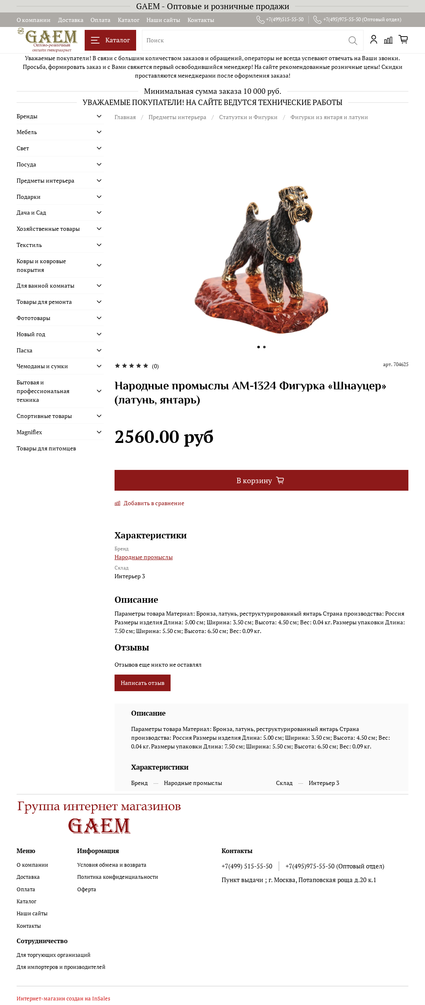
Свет (23, 148)
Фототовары (33, 318)
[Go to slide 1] (258, 347)
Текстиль (29, 245)
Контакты (201, 20)
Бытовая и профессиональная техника (43, 390)
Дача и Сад (31, 212)
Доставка (70, 20)
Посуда (26, 164)
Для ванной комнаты (45, 285)
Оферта (86, 889)
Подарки (29, 197)
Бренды (27, 116)
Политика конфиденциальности (117, 876)
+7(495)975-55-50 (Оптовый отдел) (362, 19)
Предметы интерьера (177, 117)
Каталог (128, 20)
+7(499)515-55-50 (284, 19)
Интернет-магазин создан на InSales (63, 998)
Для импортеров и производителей (61, 967)
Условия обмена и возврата (112, 864)
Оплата (100, 20)
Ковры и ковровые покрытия (41, 265)
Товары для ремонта (44, 302)
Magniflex (29, 432)
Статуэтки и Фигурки (248, 117)
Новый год (31, 334)
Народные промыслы (144, 557)
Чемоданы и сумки (42, 366)
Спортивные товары (44, 416)
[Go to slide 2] (264, 347)
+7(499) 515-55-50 (247, 866)
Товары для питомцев (46, 448)
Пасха (24, 350)
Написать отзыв (142, 683)
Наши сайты (163, 20)
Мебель (27, 132)
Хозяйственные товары (48, 228)
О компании (34, 20)
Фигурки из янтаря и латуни (329, 117)
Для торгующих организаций (53, 955)
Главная (125, 117)
